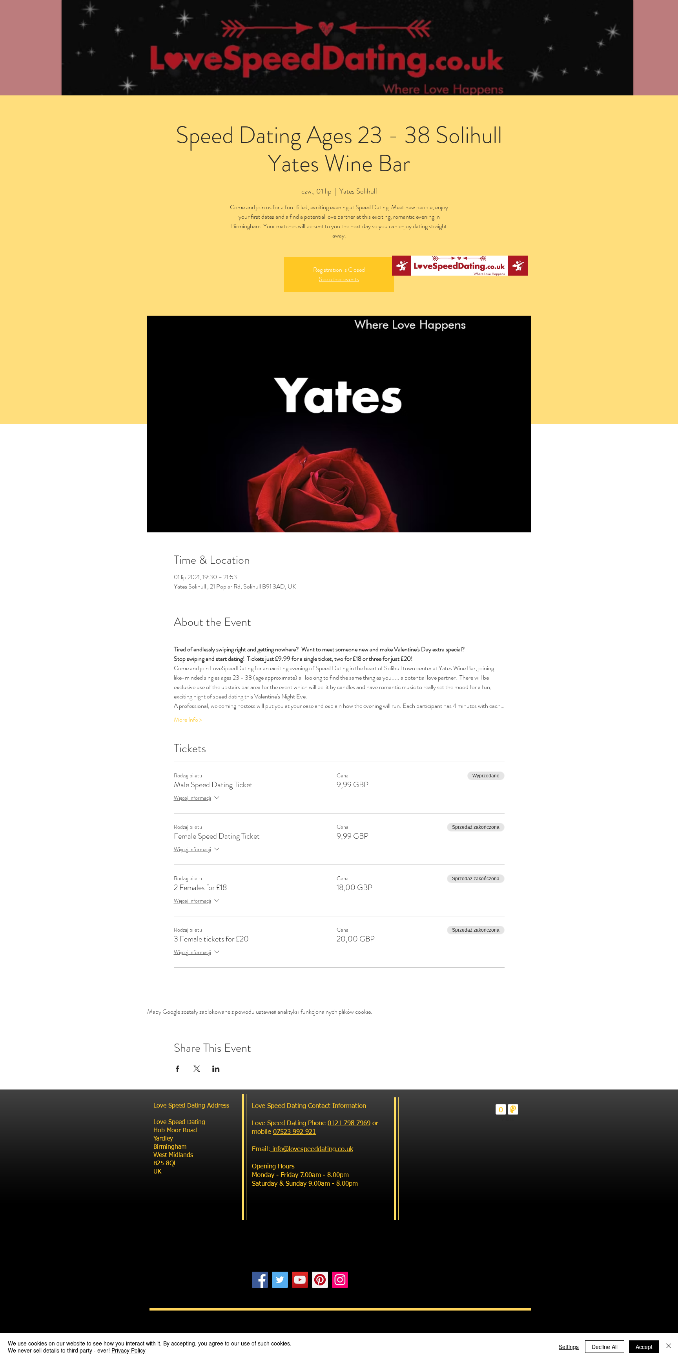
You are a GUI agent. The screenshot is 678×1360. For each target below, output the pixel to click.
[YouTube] (300, 1280)
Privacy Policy (128, 1350)
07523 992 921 (294, 1132)
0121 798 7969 (349, 1123)
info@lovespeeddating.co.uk (311, 1149)
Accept (644, 1347)
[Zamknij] (668, 1347)
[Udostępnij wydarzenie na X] (196, 1069)
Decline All (605, 1347)
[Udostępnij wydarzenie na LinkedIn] (216, 1069)
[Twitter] (280, 1280)
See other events (339, 278)
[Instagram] (340, 1280)
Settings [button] (569, 1347)
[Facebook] (260, 1280)
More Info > (188, 719)
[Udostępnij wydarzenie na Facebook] (177, 1069)
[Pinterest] (320, 1280)
